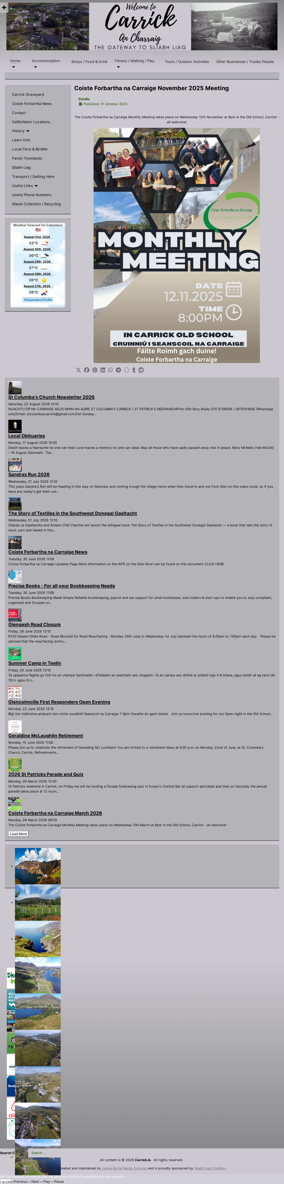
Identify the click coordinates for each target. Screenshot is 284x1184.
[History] (27, 131)
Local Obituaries (26, 435)
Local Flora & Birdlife (29, 149)
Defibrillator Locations (31, 122)
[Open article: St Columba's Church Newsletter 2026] (15, 387)
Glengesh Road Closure (34, 624)
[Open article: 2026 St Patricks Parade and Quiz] (15, 765)
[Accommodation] (34, 67)
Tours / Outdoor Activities (187, 61)
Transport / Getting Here (33, 176)
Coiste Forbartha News (32, 103)
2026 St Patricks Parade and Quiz (46, 774)
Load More (18, 834)
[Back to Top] (277, 1176)
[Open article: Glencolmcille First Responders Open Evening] (15, 692)
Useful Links (22, 185)
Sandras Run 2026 (29, 474)
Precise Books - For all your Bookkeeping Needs (61, 585)
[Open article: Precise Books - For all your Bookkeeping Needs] (15, 576)
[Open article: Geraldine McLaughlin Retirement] (15, 726)
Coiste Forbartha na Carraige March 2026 (55, 813)
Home (15, 61)
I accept (6, 1181)
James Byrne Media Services (124, 1168)
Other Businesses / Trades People (245, 61)
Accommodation (46, 61)
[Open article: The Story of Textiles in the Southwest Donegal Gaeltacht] (15, 503)
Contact (19, 113)
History (18, 131)
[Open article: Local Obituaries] (15, 426)
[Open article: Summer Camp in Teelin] (15, 653)
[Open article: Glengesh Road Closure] (15, 615)
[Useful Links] (35, 186)
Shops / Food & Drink (89, 61)
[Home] (12, 67)
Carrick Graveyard (28, 94)
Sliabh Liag (21, 167)
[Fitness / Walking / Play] (117, 67)
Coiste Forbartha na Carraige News (47, 552)
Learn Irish (21, 140)
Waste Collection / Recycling (36, 204)
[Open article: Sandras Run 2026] (15, 465)
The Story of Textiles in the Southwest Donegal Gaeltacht (72, 513)
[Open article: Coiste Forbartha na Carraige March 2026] (15, 803)
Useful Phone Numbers (31, 195)
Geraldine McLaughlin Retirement (45, 735)
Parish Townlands (27, 158)
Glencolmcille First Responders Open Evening (59, 702)
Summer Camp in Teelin (34, 663)
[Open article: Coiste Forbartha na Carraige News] (15, 542)
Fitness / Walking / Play (134, 61)
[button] (78, 370)
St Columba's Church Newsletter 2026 (51, 397)
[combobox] (57, 1152)
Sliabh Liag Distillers (210, 1168)
